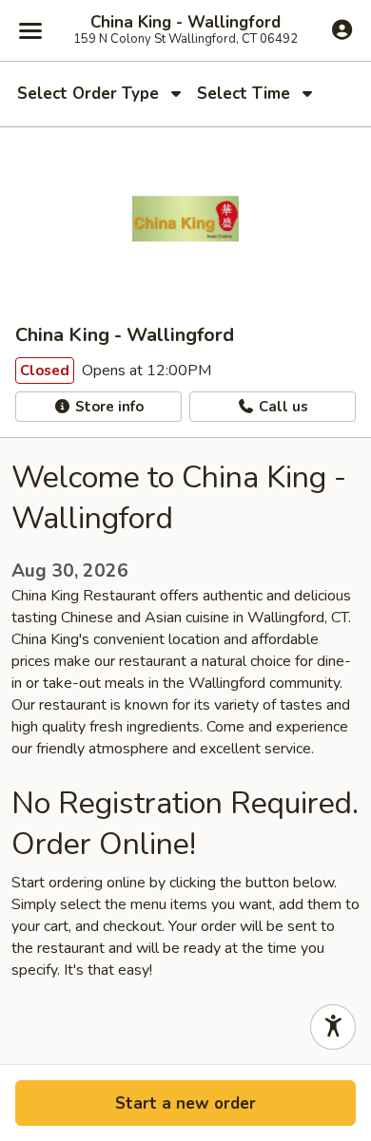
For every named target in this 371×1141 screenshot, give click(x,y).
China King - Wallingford (185, 22)
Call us (281, 406)
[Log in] (342, 29)
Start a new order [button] (185, 1103)
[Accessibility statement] (333, 1027)
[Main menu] (30, 30)
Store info (107, 406)
